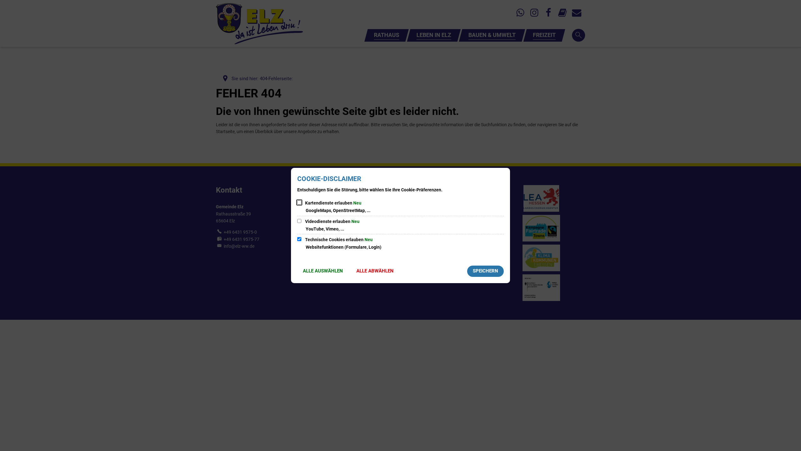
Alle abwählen (375, 271)
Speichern (485, 271)
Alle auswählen (323, 271)
